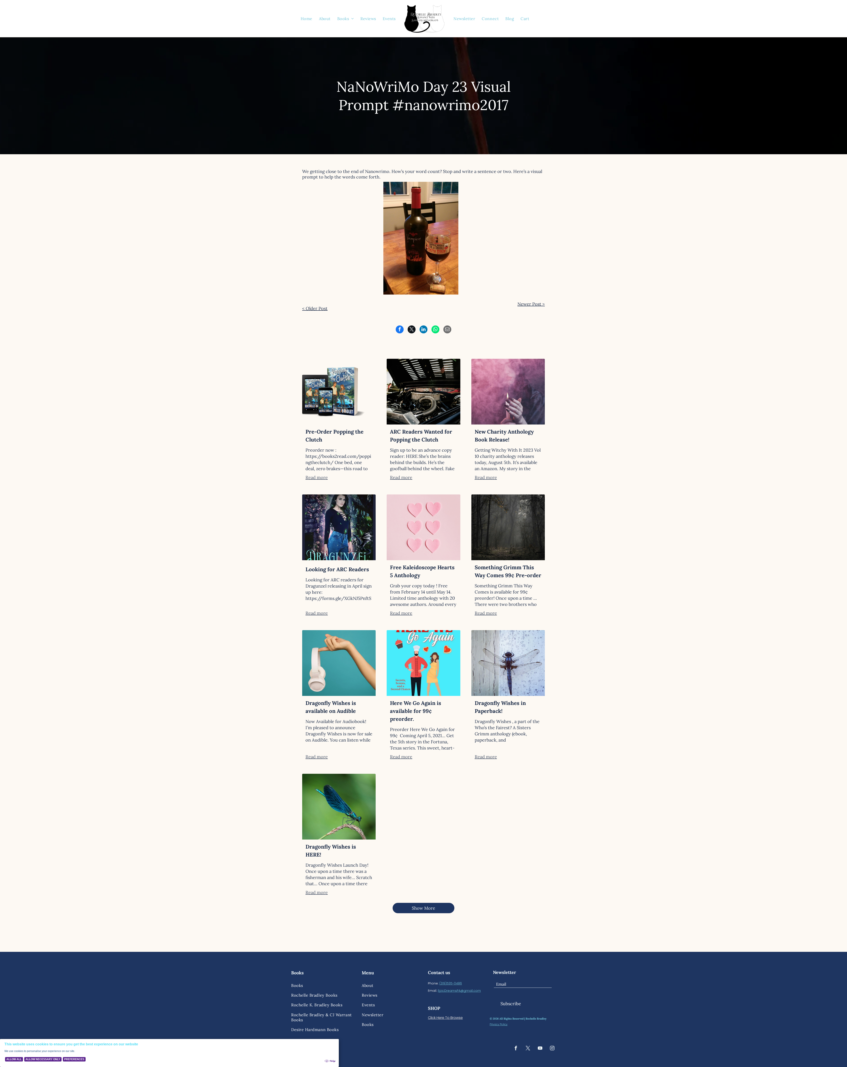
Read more (316, 477)
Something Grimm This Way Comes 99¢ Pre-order (508, 571)
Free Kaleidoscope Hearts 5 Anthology (422, 571)
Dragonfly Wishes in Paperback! (500, 707)
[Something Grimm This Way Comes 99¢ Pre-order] (508, 527)
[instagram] (552, 1048)
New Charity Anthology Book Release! (504, 435)
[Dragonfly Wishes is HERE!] (339, 807)
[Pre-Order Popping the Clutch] (339, 392)
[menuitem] (306, 19)
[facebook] (515, 1048)
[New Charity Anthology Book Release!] (508, 392)
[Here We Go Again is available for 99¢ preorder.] (423, 663)
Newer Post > (531, 304)
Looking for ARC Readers (337, 569)
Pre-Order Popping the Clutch (334, 435)
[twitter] (528, 1048)
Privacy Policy (499, 1024)
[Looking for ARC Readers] (339, 527)
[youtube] (540, 1048)
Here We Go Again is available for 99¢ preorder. (415, 711)
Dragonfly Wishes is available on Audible (330, 707)
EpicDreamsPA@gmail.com (459, 990)
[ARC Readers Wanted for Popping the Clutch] (423, 392)
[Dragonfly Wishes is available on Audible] (339, 663)
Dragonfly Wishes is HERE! (330, 850)
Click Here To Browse (445, 1017)
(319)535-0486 (450, 983)
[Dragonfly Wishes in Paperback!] (508, 663)
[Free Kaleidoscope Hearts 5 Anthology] (423, 527)
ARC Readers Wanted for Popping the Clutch (421, 435)
